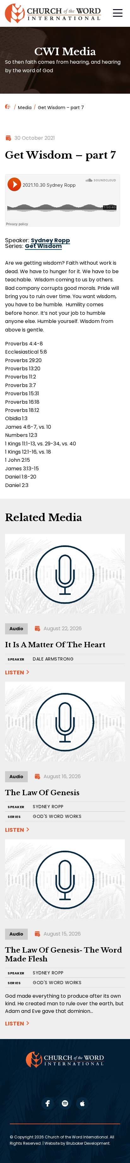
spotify (65, 1103)
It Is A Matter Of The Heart (55, 645)
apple (82, 1103)
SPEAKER (16, 659)
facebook (47, 1103)
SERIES (14, 817)
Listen (14, 672)
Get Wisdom (43, 246)
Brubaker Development (87, 1143)
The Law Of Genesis (42, 793)
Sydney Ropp (50, 240)
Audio (16, 629)
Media (25, 107)
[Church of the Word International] (53, 13)
